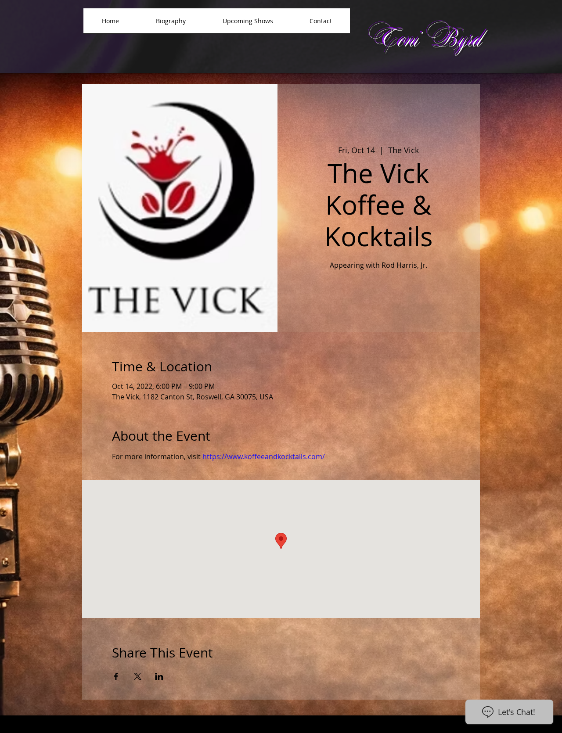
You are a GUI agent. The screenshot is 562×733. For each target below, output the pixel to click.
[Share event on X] (137, 676)
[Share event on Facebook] (116, 676)
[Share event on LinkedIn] (159, 676)
